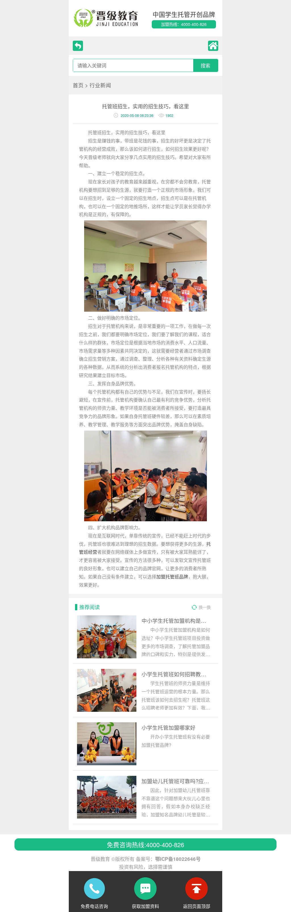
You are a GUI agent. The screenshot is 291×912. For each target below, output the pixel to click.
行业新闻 (100, 85)
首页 (78, 85)
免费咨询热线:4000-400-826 (145, 844)
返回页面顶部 (196, 905)
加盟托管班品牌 (172, 576)
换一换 (205, 607)
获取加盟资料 (145, 905)
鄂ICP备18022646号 (178, 858)
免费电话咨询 (94, 905)
